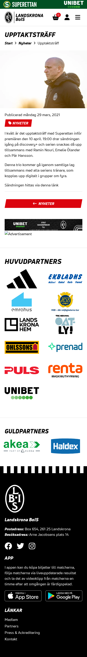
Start (9, 43)
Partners (12, 626)
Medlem (11, 619)
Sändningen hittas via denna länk (31, 185)
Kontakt (11, 639)
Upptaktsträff (48, 43)
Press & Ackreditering (22, 632)
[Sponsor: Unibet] (74, 3)
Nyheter (25, 43)
